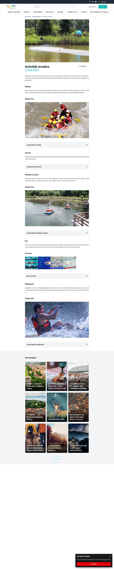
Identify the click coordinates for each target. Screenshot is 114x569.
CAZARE (84, 12)
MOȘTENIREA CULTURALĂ (99, 12)
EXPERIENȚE (38, 12)
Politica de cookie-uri (105, 559)
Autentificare (92, 7)
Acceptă (93, 564)
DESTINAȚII (50, 12)
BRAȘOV (27, 12)
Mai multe (57, 459)
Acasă (28, 16)
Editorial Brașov (36, 16)
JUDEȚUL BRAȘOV (14, 12)
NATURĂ (60, 12)
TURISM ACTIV (72, 12)
